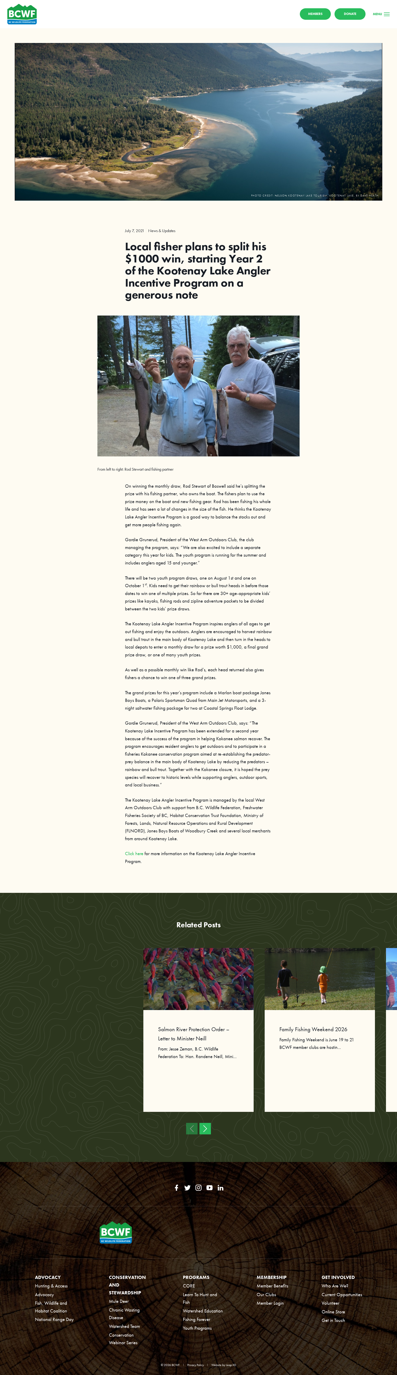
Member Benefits (272, 1286)
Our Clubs (266, 1294)
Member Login (270, 1303)
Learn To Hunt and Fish (200, 1298)
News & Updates (161, 230)
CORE (189, 1286)
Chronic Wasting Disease (124, 1314)
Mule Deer (119, 1301)
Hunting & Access (51, 1286)
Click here (134, 853)
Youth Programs (197, 1328)
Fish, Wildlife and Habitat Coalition (51, 1307)
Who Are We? (335, 1286)
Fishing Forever (196, 1319)
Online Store (333, 1312)
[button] (192, 1128)
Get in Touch (333, 1320)
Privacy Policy (195, 1365)
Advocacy (44, 1294)
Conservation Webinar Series (123, 1339)
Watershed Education (203, 1311)
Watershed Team (124, 1326)
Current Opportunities (342, 1294)
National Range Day (54, 1319)
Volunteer (330, 1303)
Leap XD (231, 1365)
